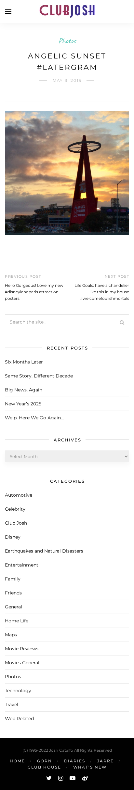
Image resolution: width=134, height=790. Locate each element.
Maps (11, 635)
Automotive (18, 495)
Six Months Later (24, 362)
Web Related (19, 718)
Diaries (74, 760)
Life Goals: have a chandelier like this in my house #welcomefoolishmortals (101, 292)
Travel (11, 704)
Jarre (105, 760)
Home (17, 760)
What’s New (90, 767)
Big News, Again (23, 390)
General (13, 607)
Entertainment (21, 565)
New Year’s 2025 (23, 404)
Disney (12, 537)
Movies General (22, 663)
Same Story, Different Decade (39, 376)
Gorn (44, 760)
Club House (44, 767)
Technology (18, 691)
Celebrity (15, 509)
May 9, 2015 (67, 80)
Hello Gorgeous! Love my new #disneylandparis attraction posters (34, 292)
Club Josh (16, 523)
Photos (67, 40)
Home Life (16, 621)
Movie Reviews (21, 649)
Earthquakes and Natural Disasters (44, 551)
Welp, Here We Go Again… (34, 418)
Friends (13, 593)
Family (12, 579)
